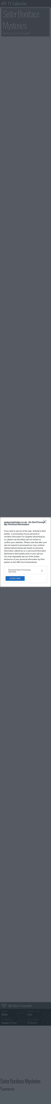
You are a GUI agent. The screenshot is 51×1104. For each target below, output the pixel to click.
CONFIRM (15, 578)
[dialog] (25, 552)
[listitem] (25, 571)
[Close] (45, 522)
